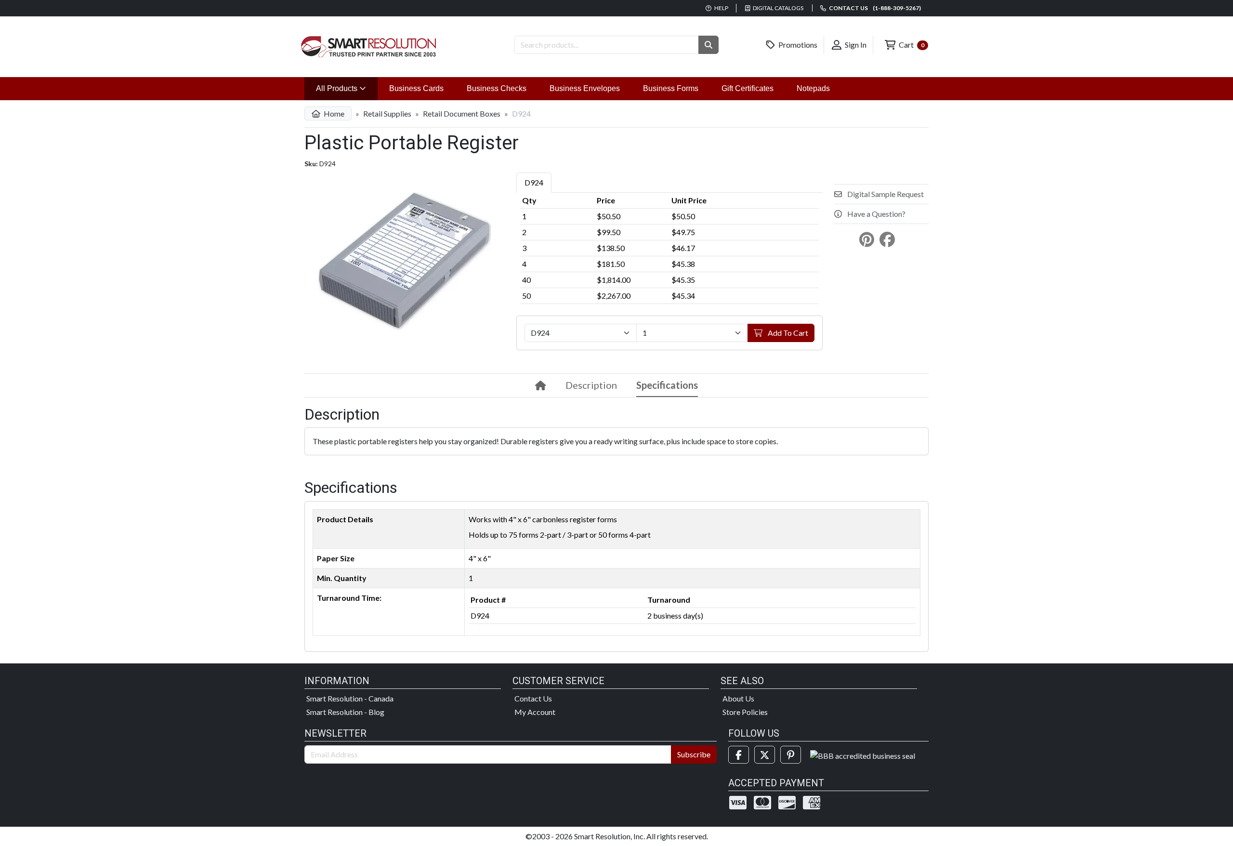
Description (591, 385)
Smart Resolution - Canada (350, 698)
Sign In (854, 44)
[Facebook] (738, 755)
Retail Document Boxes (461, 113)
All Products (347, 88)
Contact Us (533, 698)
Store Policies (745, 711)
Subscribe (693, 754)
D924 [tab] (534, 182)
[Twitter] (764, 755)
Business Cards (416, 88)
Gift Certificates (747, 88)
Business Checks (496, 88)
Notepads (813, 88)
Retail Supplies (387, 113)
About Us (738, 698)
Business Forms (670, 88)
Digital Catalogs (777, 8)
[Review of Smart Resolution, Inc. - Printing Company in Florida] (862, 754)
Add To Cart (787, 332)
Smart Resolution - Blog (345, 711)
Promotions (797, 44)
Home (333, 113)
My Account (534, 711)
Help (720, 8)
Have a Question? (875, 213)
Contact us (874, 8)
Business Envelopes (585, 88)
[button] (708, 45)
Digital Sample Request (885, 193)
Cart (910, 44)
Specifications (667, 385)
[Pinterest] (790, 755)
